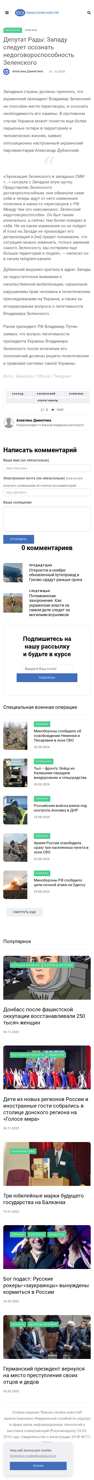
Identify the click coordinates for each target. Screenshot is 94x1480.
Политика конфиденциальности (33, 1456)
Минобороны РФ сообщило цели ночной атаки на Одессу (59, 882)
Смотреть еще (24, 912)
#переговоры (48, 400)
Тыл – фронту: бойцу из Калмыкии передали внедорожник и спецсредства (60, 773)
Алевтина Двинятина (27, 71)
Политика (12, 30)
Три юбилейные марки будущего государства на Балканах (43, 1199)
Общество (56, 1055)
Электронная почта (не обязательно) (34, 478)
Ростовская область (28, 1055)
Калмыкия (44, 761)
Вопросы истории (59, 965)
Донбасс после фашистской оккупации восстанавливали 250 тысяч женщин (44, 1016)
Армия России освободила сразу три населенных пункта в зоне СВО (61, 847)
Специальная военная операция (40, 707)
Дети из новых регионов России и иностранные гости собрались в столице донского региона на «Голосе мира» (45, 1109)
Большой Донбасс (26, 965)
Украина (31, 30)
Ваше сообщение (17, 502)
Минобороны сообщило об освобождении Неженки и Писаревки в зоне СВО (57, 736)
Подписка (47, 677)
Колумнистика (23, 1151)
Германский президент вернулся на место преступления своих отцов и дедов (44, 1375)
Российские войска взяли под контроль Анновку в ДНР (60, 807)
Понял (38, 1465)
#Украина (76, 394)
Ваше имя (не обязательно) (26, 460)
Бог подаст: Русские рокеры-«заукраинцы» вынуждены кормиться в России (46, 1285)
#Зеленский (46, 394)
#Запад (17, 394)
